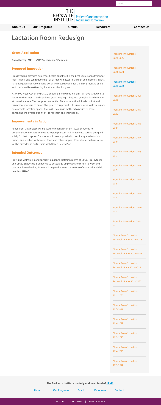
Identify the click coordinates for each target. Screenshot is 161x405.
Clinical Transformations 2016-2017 (126, 321)
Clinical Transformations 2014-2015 (126, 349)
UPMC (109, 383)
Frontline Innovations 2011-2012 (127, 224)
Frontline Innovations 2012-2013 (127, 210)
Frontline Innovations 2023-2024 (124, 70)
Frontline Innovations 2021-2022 (127, 98)
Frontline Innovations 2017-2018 (127, 140)
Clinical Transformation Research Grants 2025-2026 (127, 238)
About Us (18, 27)
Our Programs (42, 27)
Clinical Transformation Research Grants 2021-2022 (127, 279)
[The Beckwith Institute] (80, 15)
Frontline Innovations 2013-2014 (127, 196)
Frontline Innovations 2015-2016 (127, 168)
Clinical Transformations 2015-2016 (126, 335)
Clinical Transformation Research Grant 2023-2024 (127, 266)
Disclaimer (76, 402)
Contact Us (141, 27)
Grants (73, 27)
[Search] (156, 3)
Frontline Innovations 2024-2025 (124, 56)
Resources (103, 27)
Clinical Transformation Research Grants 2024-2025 (127, 252)
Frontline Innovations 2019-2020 (127, 112)
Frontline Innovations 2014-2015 (127, 182)
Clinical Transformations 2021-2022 (126, 293)
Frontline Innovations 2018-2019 (127, 126)
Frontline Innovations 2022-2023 (124, 84)
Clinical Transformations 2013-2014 (126, 363)
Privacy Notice (97, 402)
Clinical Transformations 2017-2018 (126, 307)
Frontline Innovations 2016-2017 (127, 154)
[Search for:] (134, 3)
